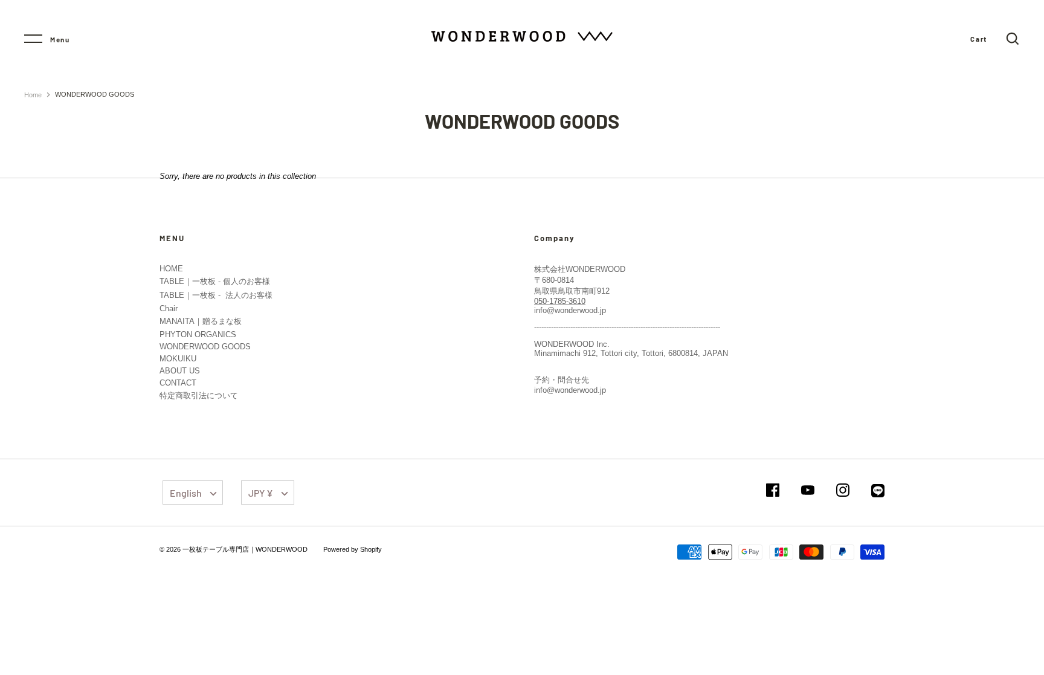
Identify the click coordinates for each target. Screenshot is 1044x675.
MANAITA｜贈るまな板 (201, 321)
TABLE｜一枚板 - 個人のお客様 (215, 281)
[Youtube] (807, 491)
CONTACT (178, 382)
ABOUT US (180, 370)
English (186, 493)
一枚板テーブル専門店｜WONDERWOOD (245, 549)
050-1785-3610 (559, 301)
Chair (169, 308)
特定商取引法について (199, 395)
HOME (171, 268)
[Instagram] (842, 491)
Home (33, 95)
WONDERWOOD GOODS (205, 346)
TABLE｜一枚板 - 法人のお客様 (216, 295)
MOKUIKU (178, 358)
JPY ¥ (260, 493)
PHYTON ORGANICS (198, 334)
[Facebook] (772, 491)
